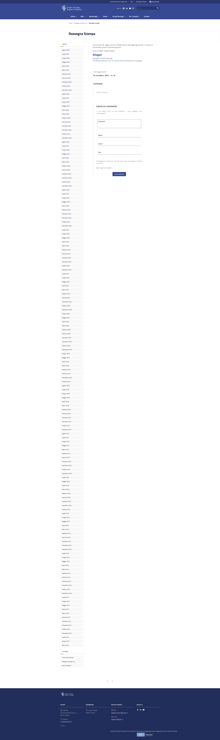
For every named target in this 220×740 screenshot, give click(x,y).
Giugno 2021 (66, 278)
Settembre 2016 (67, 473)
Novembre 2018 (67, 378)
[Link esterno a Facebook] (124, 8)
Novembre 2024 (67, 130)
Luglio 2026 (65, 54)
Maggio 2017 (66, 445)
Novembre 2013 (67, 585)
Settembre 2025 (67, 90)
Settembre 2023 (67, 186)
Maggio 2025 (66, 106)
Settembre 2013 (67, 593)
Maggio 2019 (66, 358)
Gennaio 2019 (66, 374)
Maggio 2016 (66, 481)
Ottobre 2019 (66, 346)
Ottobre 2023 (66, 182)
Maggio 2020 (66, 318)
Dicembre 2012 (66, 621)
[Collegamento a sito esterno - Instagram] (133, 8)
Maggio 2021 (66, 282)
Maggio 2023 (66, 202)
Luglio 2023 (65, 194)
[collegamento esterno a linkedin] (141, 710)
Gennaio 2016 (66, 497)
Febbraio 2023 (66, 210)
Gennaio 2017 (66, 457)
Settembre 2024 (67, 138)
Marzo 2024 (65, 162)
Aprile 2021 (65, 286)
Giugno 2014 (66, 557)
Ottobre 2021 (66, 266)
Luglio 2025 (65, 98)
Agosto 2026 (66, 50)
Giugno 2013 (66, 601)
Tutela (105, 16)
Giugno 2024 (66, 150)
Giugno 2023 (66, 198)
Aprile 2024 (65, 158)
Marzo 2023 (65, 206)
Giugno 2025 (66, 102)
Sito (99, 152)
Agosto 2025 (66, 94)
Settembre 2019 (67, 350)
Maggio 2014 (66, 561)
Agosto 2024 (66, 142)
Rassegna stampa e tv (80, 23)
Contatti (146, 16)
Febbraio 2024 (66, 166)
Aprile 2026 (65, 66)
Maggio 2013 (66, 605)
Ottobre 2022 (66, 222)
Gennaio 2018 (66, 414)
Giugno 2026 (66, 58)
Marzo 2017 (65, 449)
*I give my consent (105, 168)
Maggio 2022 (66, 238)
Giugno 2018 (66, 394)
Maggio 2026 (66, 62)
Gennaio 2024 (66, 170)
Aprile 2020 (65, 322)
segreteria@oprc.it (117, 719)
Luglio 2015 (65, 513)
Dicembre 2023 (66, 174)
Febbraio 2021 (66, 294)
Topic (131, 2)
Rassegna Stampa (141, 2)
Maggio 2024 (66, 154)
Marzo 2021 (65, 290)
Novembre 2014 (67, 545)
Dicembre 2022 (66, 214)
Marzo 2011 (65, 645)
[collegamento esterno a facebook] (138, 710)
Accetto (141, 735)
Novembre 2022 (67, 218)
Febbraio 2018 (66, 410)
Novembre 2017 (67, 422)
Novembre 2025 (67, 82)
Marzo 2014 (65, 569)
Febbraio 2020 (66, 330)
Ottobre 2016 (66, 469)
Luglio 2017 (65, 437)
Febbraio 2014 (66, 573)
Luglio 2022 (65, 230)
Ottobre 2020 (66, 306)
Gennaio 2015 (66, 537)
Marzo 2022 (65, 246)
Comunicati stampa (67, 657)
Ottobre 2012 (66, 629)
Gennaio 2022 (66, 254)
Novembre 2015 (67, 505)
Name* (100, 135)
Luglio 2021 (65, 274)
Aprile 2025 (65, 110)
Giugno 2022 (66, 234)
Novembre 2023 (67, 178)
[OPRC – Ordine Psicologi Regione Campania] (71, 8)
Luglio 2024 (65, 146)
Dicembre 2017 (66, 417)
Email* (100, 144)
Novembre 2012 (67, 625)
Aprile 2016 (65, 485)
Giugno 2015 (66, 517)
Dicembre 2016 (66, 461)
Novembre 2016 (67, 465)
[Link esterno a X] (127, 8)
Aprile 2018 (65, 402)
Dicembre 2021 (66, 258)
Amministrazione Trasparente (118, 2)
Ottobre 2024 (66, 134)
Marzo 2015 (65, 529)
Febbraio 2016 (66, 493)
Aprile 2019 (65, 362)
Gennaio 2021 (66, 298)
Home (70, 23)
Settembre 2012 (67, 633)
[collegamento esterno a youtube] (144, 710)
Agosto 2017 (66, 433)
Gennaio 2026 (66, 78)
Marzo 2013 (65, 613)
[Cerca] (157, 8)
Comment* (101, 121)
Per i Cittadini (133, 16)
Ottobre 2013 (66, 589)
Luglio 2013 (65, 597)
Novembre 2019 (67, 342)
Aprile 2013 (65, 609)
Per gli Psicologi (118, 16)
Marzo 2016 (65, 489)
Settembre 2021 (67, 270)
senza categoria (66, 665)
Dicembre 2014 (66, 541)
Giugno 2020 (66, 314)
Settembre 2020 (67, 310)
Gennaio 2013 (66, 617)
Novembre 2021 (67, 262)
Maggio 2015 (66, 521)
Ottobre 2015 (66, 509)
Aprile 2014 (65, 565)
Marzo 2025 (65, 114)
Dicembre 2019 (66, 338)
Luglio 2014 (65, 553)
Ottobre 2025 (66, 86)
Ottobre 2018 (66, 382)
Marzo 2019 (65, 366)
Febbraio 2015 (66, 533)
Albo (82, 16)
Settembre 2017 (67, 430)
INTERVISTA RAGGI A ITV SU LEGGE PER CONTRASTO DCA (114, 61)
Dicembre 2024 (66, 126)
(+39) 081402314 (66, 722)
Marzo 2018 (65, 405)
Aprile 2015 (65, 525)
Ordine (73, 16)
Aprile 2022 (65, 242)
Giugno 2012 (66, 641)
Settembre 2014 (67, 549)
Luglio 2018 (65, 390)
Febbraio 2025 (66, 118)
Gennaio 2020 (66, 334)
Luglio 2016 (65, 477)
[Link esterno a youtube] (130, 8)
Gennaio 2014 (66, 577)
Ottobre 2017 (66, 425)
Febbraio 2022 (66, 250)
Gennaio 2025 (66, 122)
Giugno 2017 (66, 442)
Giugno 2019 (66, 354)
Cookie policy (149, 735)
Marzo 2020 (65, 326)
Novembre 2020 (67, 302)
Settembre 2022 (67, 226)
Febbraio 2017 (66, 453)
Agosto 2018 (66, 386)
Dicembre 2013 (66, 581)
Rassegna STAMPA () (100, 58)
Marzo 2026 (65, 70)
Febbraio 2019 (66, 370)
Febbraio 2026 (66, 74)
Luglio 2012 (65, 637)
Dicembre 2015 (66, 501)
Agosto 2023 (66, 190)
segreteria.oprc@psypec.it (119, 713)
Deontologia (93, 16)
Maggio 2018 (66, 398)
